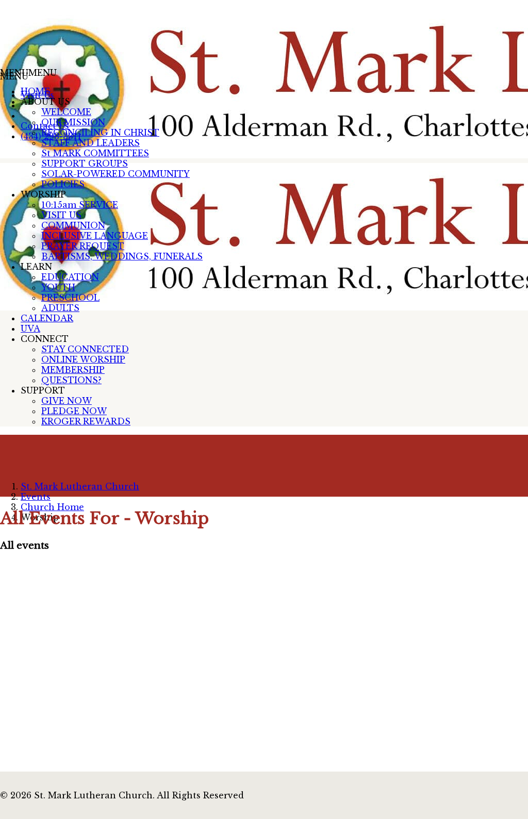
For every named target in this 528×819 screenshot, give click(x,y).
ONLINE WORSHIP (83, 359)
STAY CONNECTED (85, 349)
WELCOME (66, 112)
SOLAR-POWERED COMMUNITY (115, 174)
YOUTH (58, 287)
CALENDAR (47, 318)
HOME (35, 91)
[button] (28, 73)
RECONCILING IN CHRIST (100, 132)
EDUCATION (70, 277)
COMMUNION (73, 225)
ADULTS (60, 308)
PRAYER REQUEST (82, 246)
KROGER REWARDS (85, 421)
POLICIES (63, 184)
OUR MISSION (73, 122)
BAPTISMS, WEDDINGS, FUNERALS (122, 256)
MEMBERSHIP (73, 370)
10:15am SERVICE (79, 205)
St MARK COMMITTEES (95, 153)
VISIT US (61, 215)
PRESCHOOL (70, 297)
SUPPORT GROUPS (84, 163)
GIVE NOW (66, 401)
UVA (30, 328)
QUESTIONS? (71, 380)
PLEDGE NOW (74, 411)
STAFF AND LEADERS (90, 143)
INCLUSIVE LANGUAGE (94, 236)
